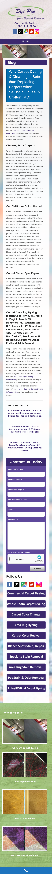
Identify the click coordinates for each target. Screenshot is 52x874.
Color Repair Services (25, 781)
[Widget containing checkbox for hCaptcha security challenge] (25, 559)
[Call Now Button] (26, 870)
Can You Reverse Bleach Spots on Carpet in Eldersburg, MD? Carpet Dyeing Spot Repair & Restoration (24, 413)
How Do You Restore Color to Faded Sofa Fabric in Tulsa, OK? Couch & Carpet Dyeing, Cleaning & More (24, 446)
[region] (26, 51)
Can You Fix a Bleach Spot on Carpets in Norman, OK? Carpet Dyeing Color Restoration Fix (25, 429)
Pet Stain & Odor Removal (24, 855)
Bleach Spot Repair (25, 818)
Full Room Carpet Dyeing (25, 747)
